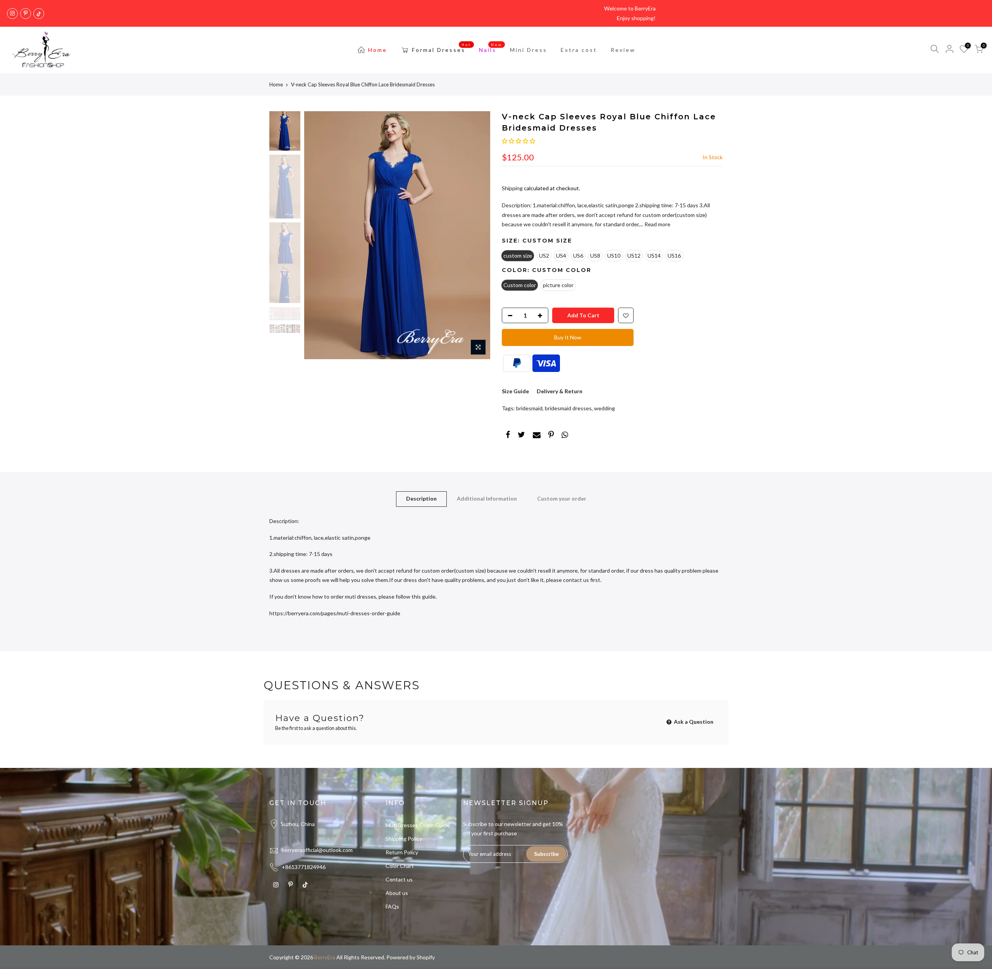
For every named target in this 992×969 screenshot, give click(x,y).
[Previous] (317, 235)
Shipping (512, 188)
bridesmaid (529, 408)
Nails (491, 48)
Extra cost (579, 49)
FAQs (392, 906)
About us (397, 893)
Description (421, 498)
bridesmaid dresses (568, 408)
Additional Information (487, 498)
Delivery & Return (559, 391)
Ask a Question (693, 721)
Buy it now (567, 337)
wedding (604, 408)
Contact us (399, 879)
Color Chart (400, 865)
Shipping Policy (404, 838)
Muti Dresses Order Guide (418, 825)
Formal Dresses (442, 48)
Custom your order (561, 498)
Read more (656, 224)
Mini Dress (528, 49)
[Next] (476, 235)
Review (623, 49)
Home (377, 49)
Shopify (426, 957)
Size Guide (515, 391)
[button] (518, 141)
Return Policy (402, 852)
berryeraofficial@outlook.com (317, 850)
